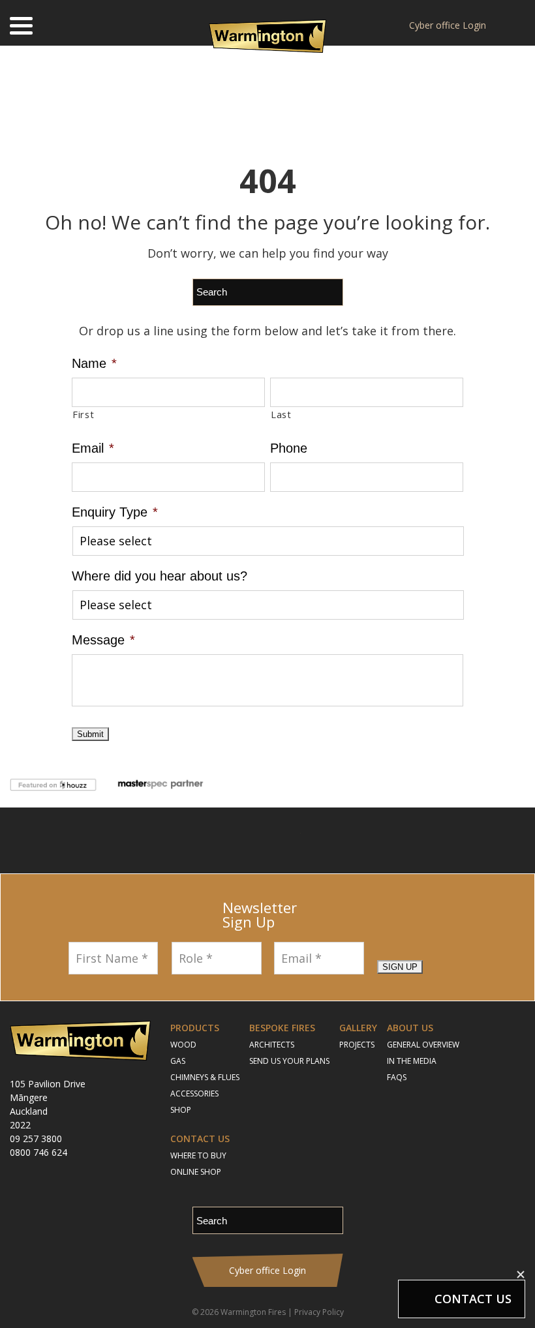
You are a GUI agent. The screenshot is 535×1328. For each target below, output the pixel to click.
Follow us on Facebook (215, 840)
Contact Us (200, 1138)
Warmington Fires (253, 1312)
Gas (177, 1060)
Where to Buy (198, 1155)
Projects (356, 1044)
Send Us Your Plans (289, 1060)
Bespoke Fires (282, 1027)
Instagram (248, 840)
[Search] (515, 26)
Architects (271, 1044)
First (83, 414)
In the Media (411, 1060)
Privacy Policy (319, 1312)
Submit (90, 734)
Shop (180, 1109)
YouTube (284, 840)
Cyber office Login (447, 25)
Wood (183, 1044)
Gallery (358, 1027)
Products (194, 1027)
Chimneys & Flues (204, 1077)
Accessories (194, 1093)
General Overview (423, 1044)
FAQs (396, 1077)
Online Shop (195, 1171)
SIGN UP (400, 967)
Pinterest (320, 840)
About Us (410, 1027)
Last (281, 414)
